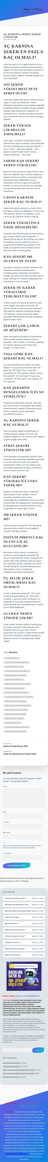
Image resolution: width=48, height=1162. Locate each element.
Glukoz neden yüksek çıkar (14, 679)
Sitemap (25, 881)
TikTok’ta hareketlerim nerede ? (15, 898)
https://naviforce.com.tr (10, 881)
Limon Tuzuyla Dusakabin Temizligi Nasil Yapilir (18, 1070)
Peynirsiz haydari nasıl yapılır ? (15, 949)
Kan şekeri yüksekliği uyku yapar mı (16, 692)
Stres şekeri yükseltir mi (12, 723)
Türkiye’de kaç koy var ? (13, 942)
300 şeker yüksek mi (12, 658)
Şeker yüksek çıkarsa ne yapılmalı (16, 710)
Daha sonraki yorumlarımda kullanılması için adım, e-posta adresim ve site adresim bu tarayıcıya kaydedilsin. (22, 847)
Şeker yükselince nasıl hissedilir (15, 714)
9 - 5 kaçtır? (7, 853)
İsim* (4, 812)
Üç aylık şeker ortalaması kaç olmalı (16, 727)
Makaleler (13, 652)
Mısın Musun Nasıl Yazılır (11, 1077)
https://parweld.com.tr (34, 878)
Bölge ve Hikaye (33, 9)
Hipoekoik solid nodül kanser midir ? (17, 904)
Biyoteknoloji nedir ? (11, 923)
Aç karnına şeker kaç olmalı (14, 667)
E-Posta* (6, 822)
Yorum (5, 786)
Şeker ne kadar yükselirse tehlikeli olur (17, 705)
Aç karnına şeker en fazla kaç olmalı (16, 662)
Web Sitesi (6, 832)
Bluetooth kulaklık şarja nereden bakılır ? (18, 911)
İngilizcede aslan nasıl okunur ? (15, 930)
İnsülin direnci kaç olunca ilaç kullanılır (17, 684)
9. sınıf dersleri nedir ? (12, 917)
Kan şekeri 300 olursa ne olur (14, 688)
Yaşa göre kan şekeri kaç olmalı (15, 731)
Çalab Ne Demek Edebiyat (11, 1063)
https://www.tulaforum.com (12, 878)
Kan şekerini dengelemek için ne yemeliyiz (19, 697)
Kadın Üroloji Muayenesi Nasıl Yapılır (19, 754)
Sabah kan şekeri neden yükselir (15, 701)
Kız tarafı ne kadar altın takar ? (15, 936)
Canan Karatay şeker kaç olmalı (15, 675)
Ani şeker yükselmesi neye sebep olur (17, 671)
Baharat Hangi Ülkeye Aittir (15, 746)
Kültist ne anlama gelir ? (13, 955)
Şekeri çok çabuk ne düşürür (14, 718)
